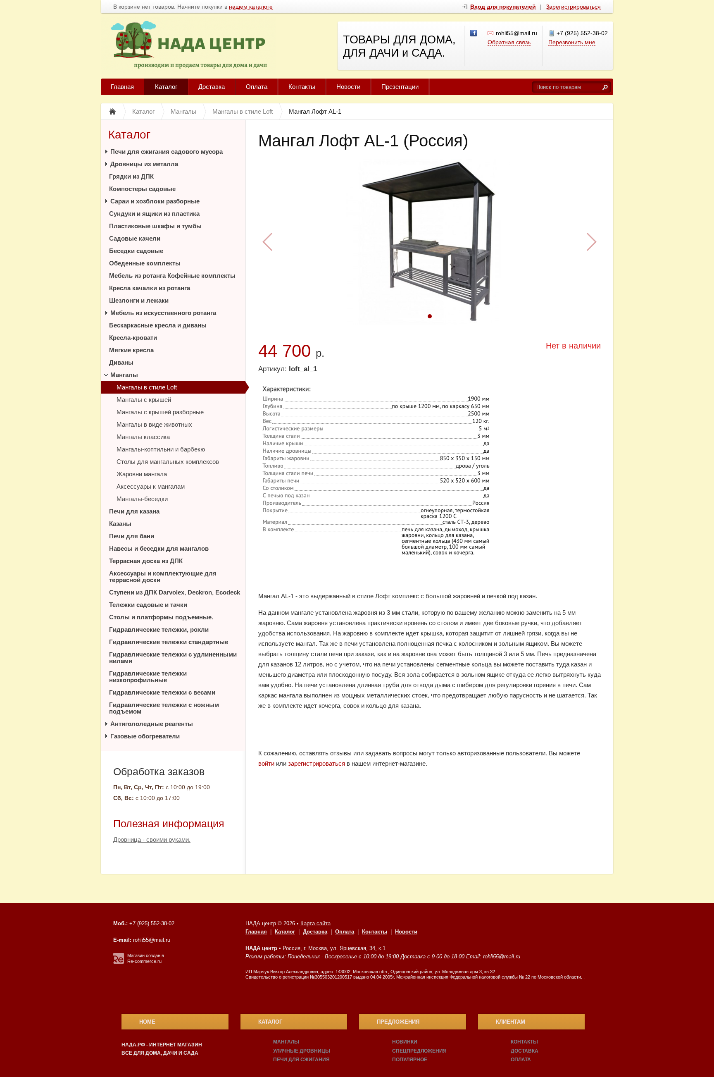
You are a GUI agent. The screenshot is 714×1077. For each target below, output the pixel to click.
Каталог (166, 86)
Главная (122, 86)
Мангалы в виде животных (154, 424)
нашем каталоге (251, 7)
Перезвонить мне (571, 42)
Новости (348, 86)
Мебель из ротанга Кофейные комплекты (172, 275)
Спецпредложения (419, 1051)
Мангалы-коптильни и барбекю (161, 449)
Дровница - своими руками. (151, 839)
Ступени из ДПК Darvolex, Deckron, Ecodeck (174, 592)
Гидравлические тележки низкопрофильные (148, 676)
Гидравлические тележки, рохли (159, 629)
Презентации (400, 86)
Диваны (121, 362)
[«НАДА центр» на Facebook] (474, 33)
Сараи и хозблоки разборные (155, 201)
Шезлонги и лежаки (139, 300)
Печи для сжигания (301, 1060)
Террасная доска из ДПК (146, 560)
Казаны (120, 523)
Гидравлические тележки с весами (162, 692)
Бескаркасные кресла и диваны (158, 325)
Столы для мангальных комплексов (168, 461)
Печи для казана (134, 511)
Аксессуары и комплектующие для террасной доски (163, 576)
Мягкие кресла (131, 349)
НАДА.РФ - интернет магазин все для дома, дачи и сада (161, 1049)
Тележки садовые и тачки (148, 604)
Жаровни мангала (142, 474)
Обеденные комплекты (145, 263)
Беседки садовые (136, 250)
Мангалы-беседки (142, 498)
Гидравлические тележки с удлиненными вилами (173, 657)
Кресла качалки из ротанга (149, 287)
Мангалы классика (143, 436)
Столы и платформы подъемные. (161, 617)
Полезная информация (168, 823)
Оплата (256, 86)
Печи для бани (131, 536)
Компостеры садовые (142, 188)
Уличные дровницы (301, 1051)
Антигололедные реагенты (151, 723)
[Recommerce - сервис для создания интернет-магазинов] (118, 962)
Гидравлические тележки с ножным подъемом (164, 708)
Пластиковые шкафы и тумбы (155, 225)
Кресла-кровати (133, 337)
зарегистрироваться (316, 763)
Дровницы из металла (144, 163)
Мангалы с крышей (144, 399)
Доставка (211, 86)
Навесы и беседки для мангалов (159, 548)
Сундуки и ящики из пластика (154, 213)
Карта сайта (315, 923)
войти (266, 763)
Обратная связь (509, 42)
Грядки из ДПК (131, 176)
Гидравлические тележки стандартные (168, 641)
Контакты (301, 86)
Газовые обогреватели (145, 736)
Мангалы (124, 374)
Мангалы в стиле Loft (147, 387)
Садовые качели (134, 238)
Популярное (409, 1060)
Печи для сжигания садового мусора (166, 151)
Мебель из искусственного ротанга (163, 312)
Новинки (404, 1042)
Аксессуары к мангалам (151, 486)
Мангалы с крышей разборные (160, 412)
